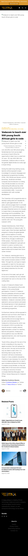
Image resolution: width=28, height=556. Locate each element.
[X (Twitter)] (4, 516)
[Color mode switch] (19, 7)
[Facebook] (2, 516)
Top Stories (20, 129)
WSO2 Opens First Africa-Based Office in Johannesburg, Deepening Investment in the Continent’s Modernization (13, 445)
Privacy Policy (14, 526)
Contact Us (14, 530)
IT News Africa (10, 384)
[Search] (22, 7)
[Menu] (25, 7)
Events (14, 524)
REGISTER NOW (14, 3)
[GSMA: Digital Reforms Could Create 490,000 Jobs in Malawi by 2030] (14, 411)
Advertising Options (14, 528)
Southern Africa (13, 129)
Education (5, 129)
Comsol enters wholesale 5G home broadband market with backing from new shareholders (13, 469)
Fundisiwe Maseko (11, 382)
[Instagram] (6, 516)
